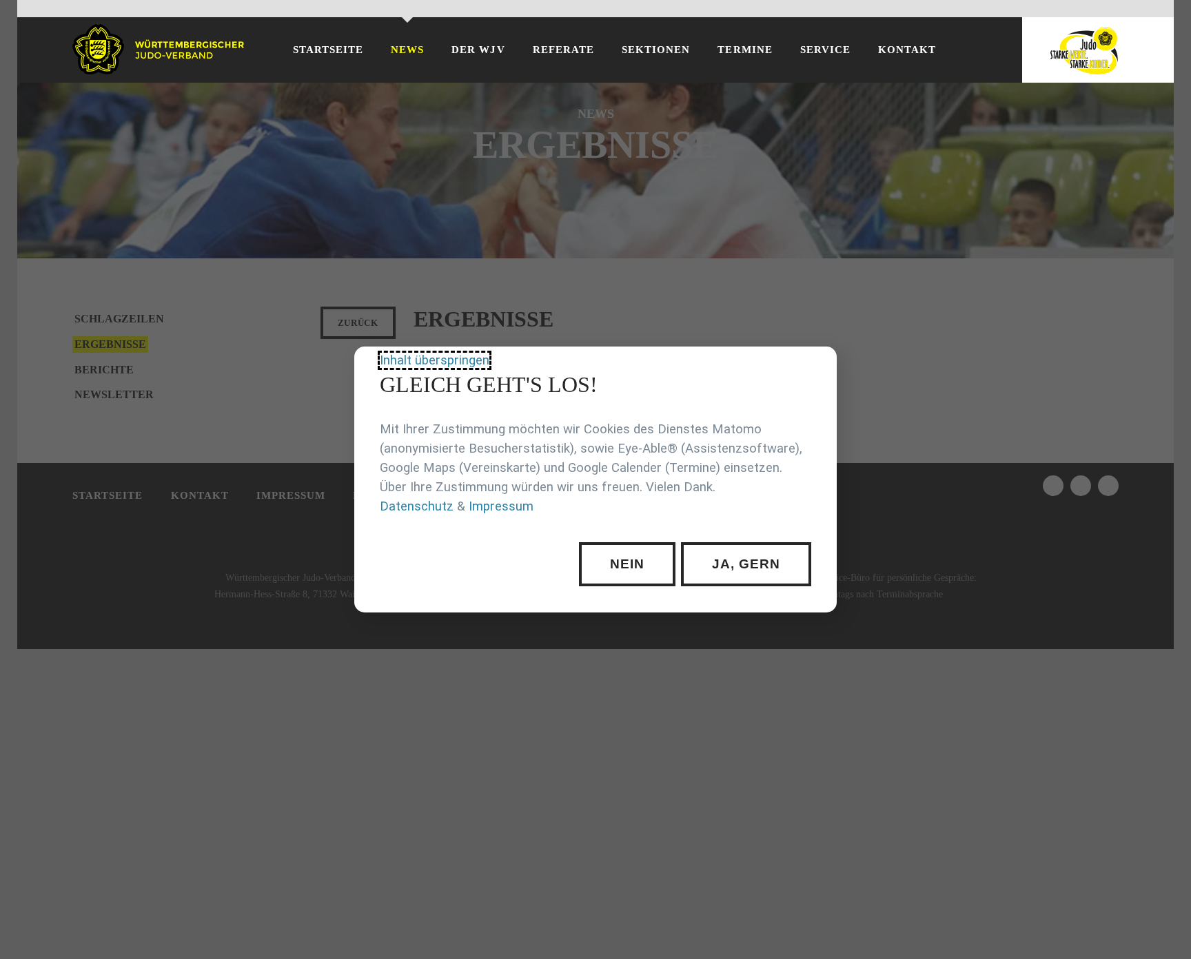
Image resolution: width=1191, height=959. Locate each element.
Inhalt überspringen (434, 360)
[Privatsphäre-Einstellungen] (816, 367)
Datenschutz (417, 506)
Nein (627, 564)
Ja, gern (746, 564)
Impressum (501, 506)
